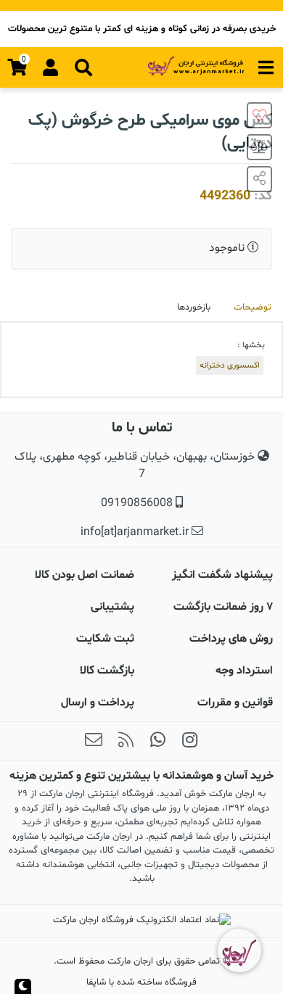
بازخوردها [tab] (193, 307)
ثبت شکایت (105, 639)
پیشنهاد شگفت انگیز (222, 575)
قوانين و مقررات (235, 703)
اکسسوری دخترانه (230, 365)
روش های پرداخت (231, 639)
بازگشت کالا (107, 671)
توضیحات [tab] (252, 307)
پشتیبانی (112, 607)
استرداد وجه (244, 671)
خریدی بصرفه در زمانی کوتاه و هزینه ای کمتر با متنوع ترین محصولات (142, 29)
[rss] (125, 741)
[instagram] (189, 741)
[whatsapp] (157, 741)
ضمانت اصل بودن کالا (84, 575)
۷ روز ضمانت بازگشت (223, 607)
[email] (93, 741)
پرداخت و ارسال (97, 703)
